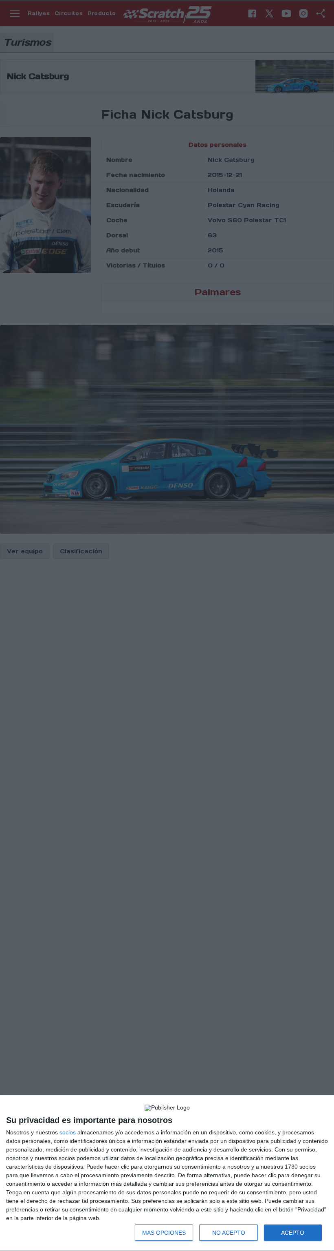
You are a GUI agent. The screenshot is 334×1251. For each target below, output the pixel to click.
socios (67, 1132)
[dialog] (167, 1173)
